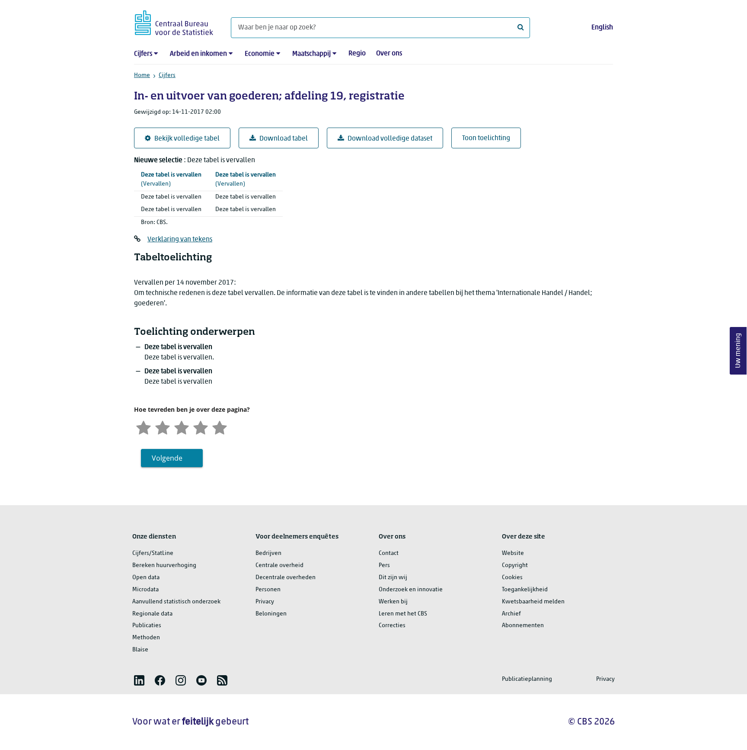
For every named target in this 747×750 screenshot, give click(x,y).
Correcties (392, 625)
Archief (511, 614)
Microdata (145, 590)
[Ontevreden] (162, 427)
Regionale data (152, 614)
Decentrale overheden (285, 577)
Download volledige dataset (390, 138)
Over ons (389, 53)
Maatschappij (311, 54)
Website (513, 553)
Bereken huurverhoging (164, 565)
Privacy (264, 602)
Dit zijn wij (393, 577)
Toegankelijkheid (525, 590)
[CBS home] (174, 21)
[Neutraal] (181, 427)
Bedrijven (268, 553)
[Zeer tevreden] (219, 427)
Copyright (515, 565)
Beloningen (271, 614)
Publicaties (146, 625)
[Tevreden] (200, 427)
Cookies (512, 577)
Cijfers (143, 54)
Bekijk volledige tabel (187, 138)
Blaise (140, 650)
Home (142, 75)
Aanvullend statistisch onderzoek (176, 602)
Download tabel (283, 138)
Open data (146, 577)
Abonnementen (523, 625)
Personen (268, 590)
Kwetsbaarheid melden (533, 602)
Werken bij (393, 602)
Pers (384, 565)
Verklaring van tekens (179, 239)
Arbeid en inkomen (198, 54)
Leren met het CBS (403, 614)
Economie (260, 54)
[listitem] (139, 680)
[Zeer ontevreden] (143, 427)
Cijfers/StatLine (152, 553)
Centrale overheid (279, 565)
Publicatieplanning (527, 679)
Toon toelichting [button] (486, 138)
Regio (357, 53)
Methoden (146, 638)
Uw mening (738, 351)
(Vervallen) (171, 179)
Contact (389, 553)
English (602, 27)
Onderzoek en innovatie (411, 590)
